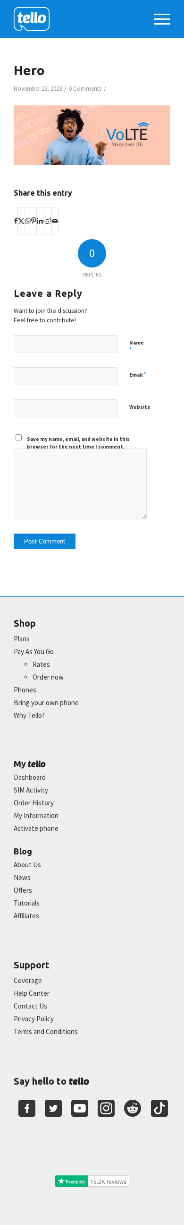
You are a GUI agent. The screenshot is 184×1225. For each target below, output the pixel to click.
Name (136, 346)
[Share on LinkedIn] (40, 220)
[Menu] (157, 19)
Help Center (32, 993)
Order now (48, 677)
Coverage (28, 980)
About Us (27, 864)
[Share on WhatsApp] (28, 220)
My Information (36, 815)
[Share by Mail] (55, 220)
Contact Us (30, 1005)
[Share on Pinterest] (33, 220)
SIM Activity (31, 789)
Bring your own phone (46, 702)
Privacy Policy (34, 1018)
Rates (41, 664)
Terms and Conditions (46, 1031)
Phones (25, 689)
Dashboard (30, 777)
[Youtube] (79, 1108)
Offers (23, 890)
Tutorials (27, 902)
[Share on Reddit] (47, 220)
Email (137, 375)
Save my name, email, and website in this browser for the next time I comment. (78, 443)
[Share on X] (21, 220)
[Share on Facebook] (15, 220)
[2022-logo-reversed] (76, 19)
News (22, 877)
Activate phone (36, 828)
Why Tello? (29, 715)
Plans (22, 638)
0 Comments (85, 89)
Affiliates (26, 915)
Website (140, 407)
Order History (34, 802)
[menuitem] (157, 19)
